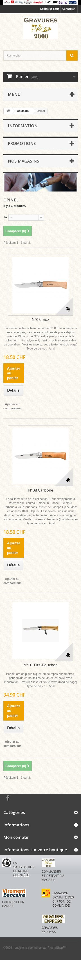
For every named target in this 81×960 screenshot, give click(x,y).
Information (23, 125)
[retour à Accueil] (8, 111)
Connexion (68, 8)
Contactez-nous (49, 8)
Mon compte (15, 837)
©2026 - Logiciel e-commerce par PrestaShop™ (34, 947)
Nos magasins (23, 161)
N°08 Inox (40, 319)
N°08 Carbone (40, 490)
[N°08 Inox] (40, 285)
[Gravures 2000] (40, 28)
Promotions (22, 143)
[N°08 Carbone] (40, 456)
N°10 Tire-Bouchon (40, 664)
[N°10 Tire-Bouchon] (40, 630)
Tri (5, 217)
